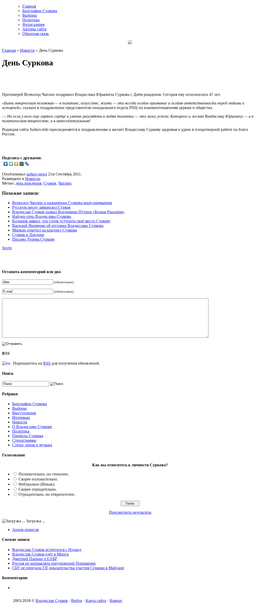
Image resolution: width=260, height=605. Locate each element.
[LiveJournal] (27, 164)
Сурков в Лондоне (28, 235)
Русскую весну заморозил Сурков (41, 207)
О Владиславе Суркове (32, 426)
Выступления (24, 413)
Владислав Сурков (52, 600)
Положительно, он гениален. (44, 474)
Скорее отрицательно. (38, 489)
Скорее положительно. (38, 479)
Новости (27, 50)
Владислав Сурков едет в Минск (40, 554)
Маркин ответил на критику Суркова (44, 230)
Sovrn (7, 248)
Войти (76, 600)
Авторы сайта (34, 29)
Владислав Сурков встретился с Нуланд (46, 549)
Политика (31, 20)
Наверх (115, 600)
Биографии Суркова (39, 11)
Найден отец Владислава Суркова (41, 216)
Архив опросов (25, 529)
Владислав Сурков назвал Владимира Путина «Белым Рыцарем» (68, 212)
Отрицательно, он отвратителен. (47, 494)
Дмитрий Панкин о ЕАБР (34, 559)
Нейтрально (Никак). (37, 484)
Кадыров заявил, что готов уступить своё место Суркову (61, 221)
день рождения (28, 183)
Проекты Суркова (27, 436)
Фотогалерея (33, 24)
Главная (29, 6)
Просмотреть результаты (130, 512)
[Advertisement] (61, 80)
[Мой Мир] (21, 164)
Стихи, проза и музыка (32, 445)
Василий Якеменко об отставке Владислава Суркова (57, 225)
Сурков (49, 183)
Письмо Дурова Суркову (33, 239)
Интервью (21, 417)
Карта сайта (96, 600)
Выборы (29, 15)
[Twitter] (11, 164)
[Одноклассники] (16, 164)
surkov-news (36, 174)
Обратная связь (35, 33)
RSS (47, 363)
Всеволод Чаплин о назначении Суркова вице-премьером (62, 203)
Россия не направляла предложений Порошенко (54, 563)
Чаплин (64, 183)
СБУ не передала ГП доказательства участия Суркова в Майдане (68, 568)
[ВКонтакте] (5, 164)
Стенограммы (24, 440)
